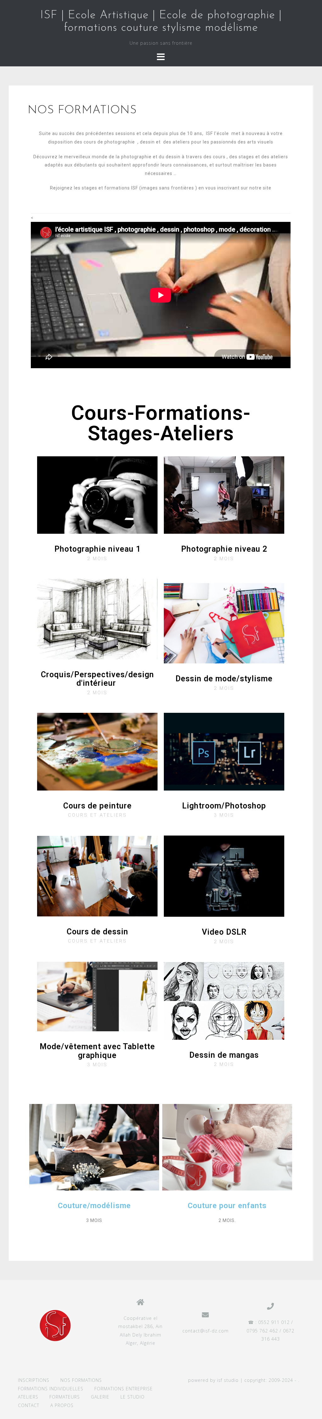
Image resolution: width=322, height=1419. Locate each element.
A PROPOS (62, 1405)
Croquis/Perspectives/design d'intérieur (97, 679)
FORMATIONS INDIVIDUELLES (50, 1389)
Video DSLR (224, 932)
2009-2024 (281, 1380)
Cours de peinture (97, 805)
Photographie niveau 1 (97, 549)
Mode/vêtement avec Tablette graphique (97, 1051)
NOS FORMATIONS (81, 1380)
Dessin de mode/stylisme (224, 678)
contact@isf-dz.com (205, 1331)
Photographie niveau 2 (224, 549)
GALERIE (100, 1397)
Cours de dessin (97, 931)
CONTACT (28, 1405)
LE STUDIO (132, 1397)
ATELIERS (28, 1397)
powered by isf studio (213, 1380)
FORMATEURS (64, 1397)
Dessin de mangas (224, 1055)
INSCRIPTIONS (33, 1380)
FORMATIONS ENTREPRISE (123, 1389)
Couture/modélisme (94, 1205)
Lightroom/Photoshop (224, 805)
